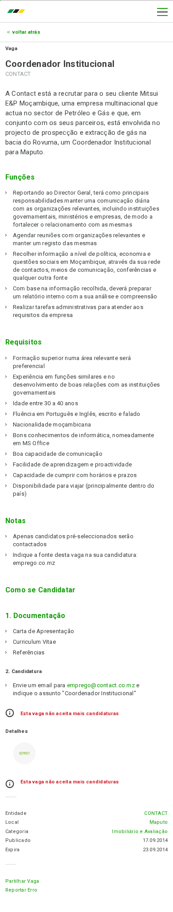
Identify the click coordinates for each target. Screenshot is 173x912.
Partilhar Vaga (22, 881)
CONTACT (156, 813)
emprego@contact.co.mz (101, 685)
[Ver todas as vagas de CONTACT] (24, 753)
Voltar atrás (26, 32)
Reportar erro (21, 890)
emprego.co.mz (18, 12)
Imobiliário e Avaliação (140, 831)
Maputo (158, 822)
